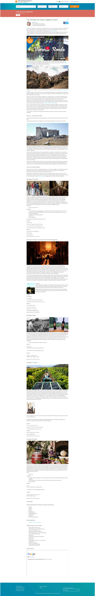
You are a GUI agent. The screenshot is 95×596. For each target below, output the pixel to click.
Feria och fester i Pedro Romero (35, 522)
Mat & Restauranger (41, 25)
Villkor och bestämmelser (20, 587)
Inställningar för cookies (20, 590)
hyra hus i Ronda (53, 30)
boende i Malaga (41, 176)
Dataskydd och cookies (20, 589)
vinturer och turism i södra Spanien (50, 103)
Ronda (34, 25)
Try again (17, 15)
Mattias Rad (35, 22)
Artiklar (41, 587)
